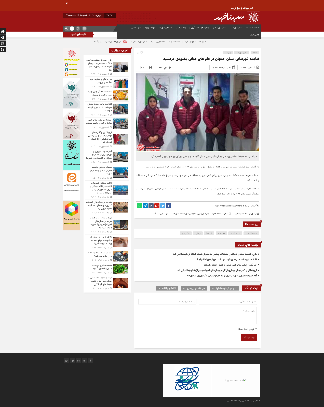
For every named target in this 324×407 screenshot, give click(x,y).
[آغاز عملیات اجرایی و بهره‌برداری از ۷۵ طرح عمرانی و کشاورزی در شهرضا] (107, 157)
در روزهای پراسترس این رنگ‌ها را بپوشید (125, 41)
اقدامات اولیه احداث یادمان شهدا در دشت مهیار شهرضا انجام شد (226, 259)
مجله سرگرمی (181, 28)
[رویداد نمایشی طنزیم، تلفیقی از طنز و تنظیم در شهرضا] (107, 172)
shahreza (235, 233)
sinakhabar (251, 233)
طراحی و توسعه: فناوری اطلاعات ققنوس (243, 400)
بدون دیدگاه (159, 214)
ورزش (228, 52)
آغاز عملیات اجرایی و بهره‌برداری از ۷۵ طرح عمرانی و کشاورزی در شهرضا (222, 276)
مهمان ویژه (150, 28)
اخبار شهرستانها (219, 28)
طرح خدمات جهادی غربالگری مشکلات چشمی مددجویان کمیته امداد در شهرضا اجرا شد (190, 41)
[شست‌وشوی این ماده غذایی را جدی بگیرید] (107, 269)
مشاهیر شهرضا (165, 28)
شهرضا (209, 233)
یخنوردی (186, 233)
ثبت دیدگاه (249, 337)
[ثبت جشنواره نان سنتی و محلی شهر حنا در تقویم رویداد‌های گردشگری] (107, 282)
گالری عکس (136, 28)
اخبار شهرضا (237, 28)
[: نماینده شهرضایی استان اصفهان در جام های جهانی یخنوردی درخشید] (142, 67)
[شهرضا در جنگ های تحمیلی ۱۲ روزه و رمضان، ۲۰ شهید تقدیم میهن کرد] (107, 207)
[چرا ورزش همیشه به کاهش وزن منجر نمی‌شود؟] (107, 256)
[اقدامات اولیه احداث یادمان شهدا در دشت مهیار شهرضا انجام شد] (107, 109)
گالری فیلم (254, 35)
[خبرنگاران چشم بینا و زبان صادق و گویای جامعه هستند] (107, 123)
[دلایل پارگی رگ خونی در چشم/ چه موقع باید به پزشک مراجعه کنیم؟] (107, 242)
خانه (255, 52)
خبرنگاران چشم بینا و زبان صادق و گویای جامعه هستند (230, 265)
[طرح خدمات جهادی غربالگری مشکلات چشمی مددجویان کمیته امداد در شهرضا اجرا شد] (107, 67)
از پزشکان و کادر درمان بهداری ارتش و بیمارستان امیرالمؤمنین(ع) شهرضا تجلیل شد (217, 270)
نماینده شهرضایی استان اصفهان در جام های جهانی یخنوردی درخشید (211, 58)
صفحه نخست (252, 28)
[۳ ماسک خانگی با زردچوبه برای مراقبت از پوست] (107, 95)
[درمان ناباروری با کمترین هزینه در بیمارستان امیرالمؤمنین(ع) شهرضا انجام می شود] (107, 224)
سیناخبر (239, 214)
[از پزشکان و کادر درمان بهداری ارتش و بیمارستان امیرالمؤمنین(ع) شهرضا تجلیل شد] (107, 139)
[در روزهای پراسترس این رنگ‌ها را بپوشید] (107, 83)
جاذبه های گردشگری (200, 28)
